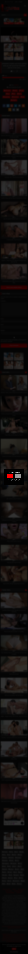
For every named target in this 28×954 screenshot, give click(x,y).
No (18, 476)
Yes (10, 476)
